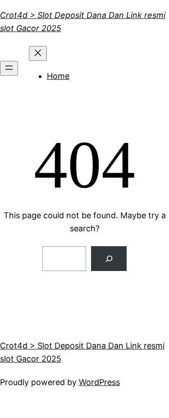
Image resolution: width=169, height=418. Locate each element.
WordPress (99, 382)
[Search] (109, 258)
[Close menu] (38, 53)
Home (58, 76)
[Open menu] (9, 68)
